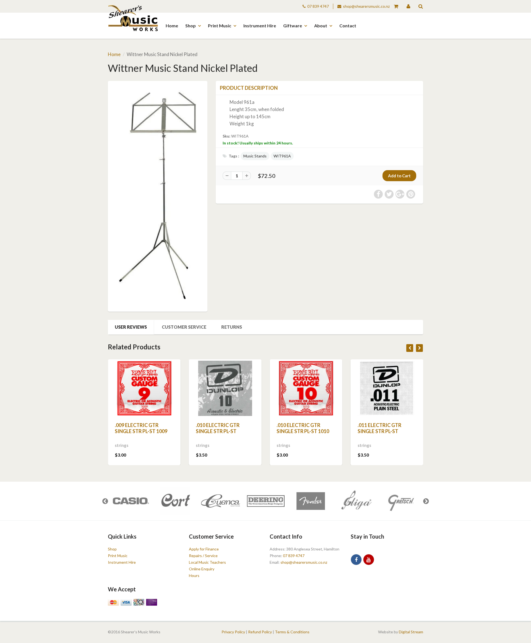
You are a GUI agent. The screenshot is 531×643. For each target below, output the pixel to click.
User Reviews (131, 327)
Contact (347, 25)
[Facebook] (356, 559)
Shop (190, 25)
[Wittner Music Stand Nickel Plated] (158, 195)
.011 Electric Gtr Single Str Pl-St (379, 428)
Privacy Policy (233, 631)
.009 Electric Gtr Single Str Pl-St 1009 (141, 428)
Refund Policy (260, 631)
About (320, 25)
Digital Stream (411, 631)
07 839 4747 (318, 6)
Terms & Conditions (292, 631)
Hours (194, 575)
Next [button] (426, 501)
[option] (130, 501)
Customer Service (184, 327)
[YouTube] (368, 559)
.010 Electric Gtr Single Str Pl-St (218, 428)
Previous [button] (105, 501)
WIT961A (282, 156)
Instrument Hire (259, 25)
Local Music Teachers (207, 562)
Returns (231, 327)
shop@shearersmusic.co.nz (366, 6)
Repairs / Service (203, 555)
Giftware (292, 25)
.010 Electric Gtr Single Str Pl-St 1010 (303, 428)
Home (172, 25)
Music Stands (255, 156)
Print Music (219, 25)
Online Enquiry (201, 568)
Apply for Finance (204, 549)
